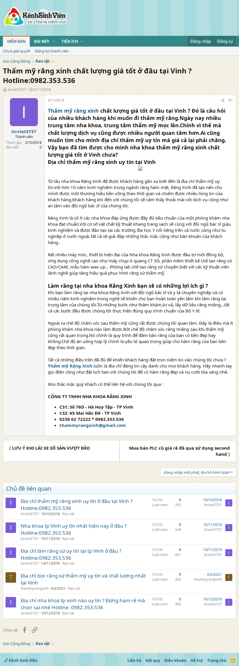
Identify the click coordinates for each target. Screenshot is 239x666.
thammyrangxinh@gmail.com (92, 425)
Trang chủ (216, 660)
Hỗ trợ (197, 660)
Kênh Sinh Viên (23, 660)
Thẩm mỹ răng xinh (73, 110)
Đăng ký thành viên (52, 51)
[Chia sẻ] (222, 100)
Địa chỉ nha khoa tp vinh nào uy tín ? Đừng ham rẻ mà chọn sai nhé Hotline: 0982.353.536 (83, 604)
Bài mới (41, 41)
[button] (53, 42)
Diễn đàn (16, 41)
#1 (231, 100)
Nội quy (152, 660)
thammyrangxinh (34, 588)
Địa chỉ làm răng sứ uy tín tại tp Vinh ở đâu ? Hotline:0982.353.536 (71, 554)
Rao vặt (68, 513)
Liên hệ (134, 660)
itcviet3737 (17, 89)
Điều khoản (175, 660)
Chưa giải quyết (16, 51)
